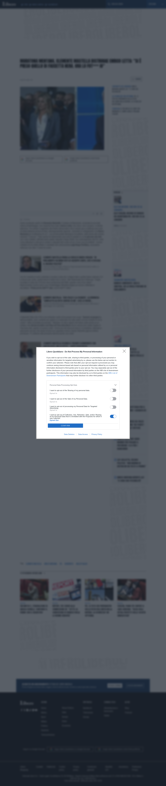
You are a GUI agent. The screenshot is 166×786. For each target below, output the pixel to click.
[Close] (125, 352)
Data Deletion (69, 434)
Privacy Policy (97, 434)
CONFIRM (65, 426)
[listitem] (83, 385)
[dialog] (83, 393)
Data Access (83, 434)
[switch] (113, 390)
